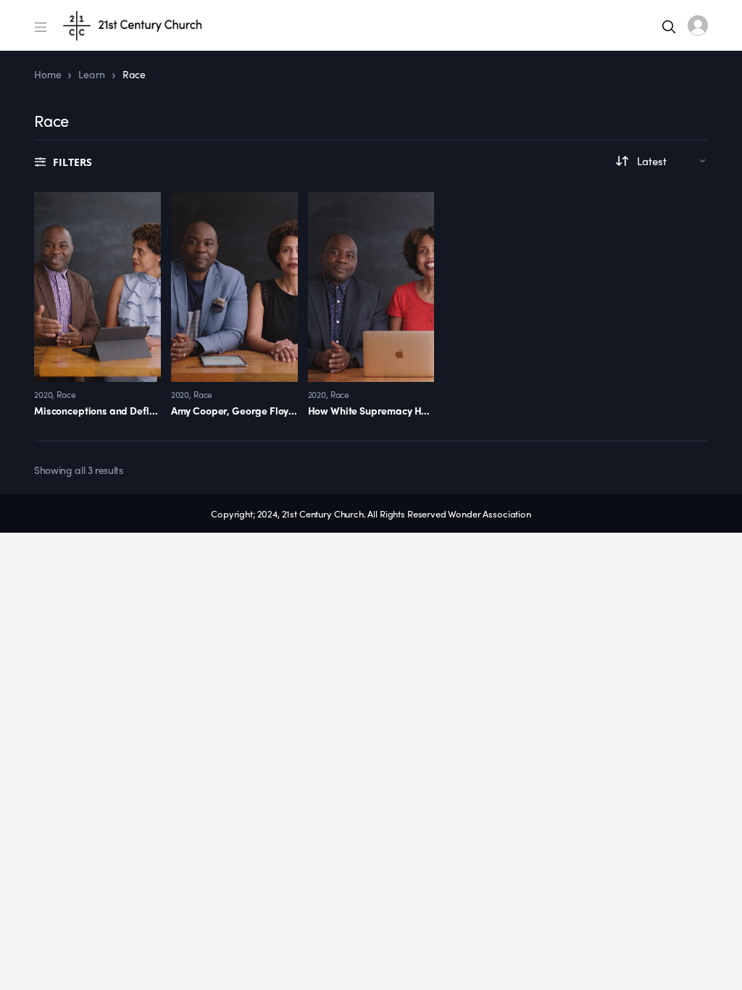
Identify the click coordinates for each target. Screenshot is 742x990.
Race (66, 394)
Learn (91, 74)
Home (47, 74)
